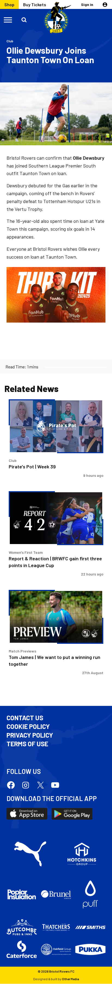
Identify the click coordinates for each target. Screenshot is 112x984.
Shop (9, 4)
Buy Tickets (34, 4)
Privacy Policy (30, 735)
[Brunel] (56, 894)
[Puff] (90, 894)
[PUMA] (30, 854)
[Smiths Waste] (90, 927)
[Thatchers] (56, 927)
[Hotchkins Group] (82, 854)
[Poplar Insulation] (22, 894)
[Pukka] (90, 949)
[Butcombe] (22, 927)
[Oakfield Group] (56, 949)
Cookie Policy (28, 726)
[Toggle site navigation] (8, 19)
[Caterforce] (22, 949)
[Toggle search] (24, 19)
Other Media (70, 979)
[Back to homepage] (56, 18)
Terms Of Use (27, 744)
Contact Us (25, 718)
